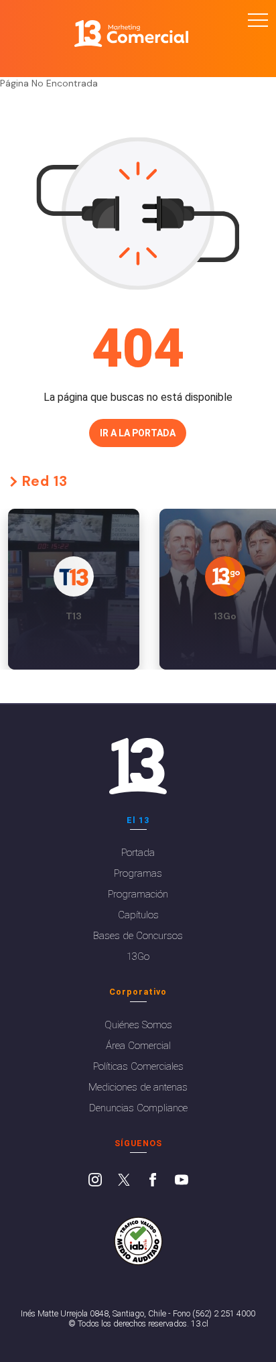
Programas (138, 873)
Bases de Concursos (138, 936)
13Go (138, 956)
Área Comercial (138, 1046)
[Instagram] (95, 1181)
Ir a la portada (138, 433)
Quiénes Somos (138, 1025)
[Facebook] (152, 1181)
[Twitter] (124, 1181)
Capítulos (138, 915)
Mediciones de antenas (138, 1087)
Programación (138, 894)
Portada (138, 853)
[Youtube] (181, 1181)
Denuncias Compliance (138, 1108)
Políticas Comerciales (138, 1066)
